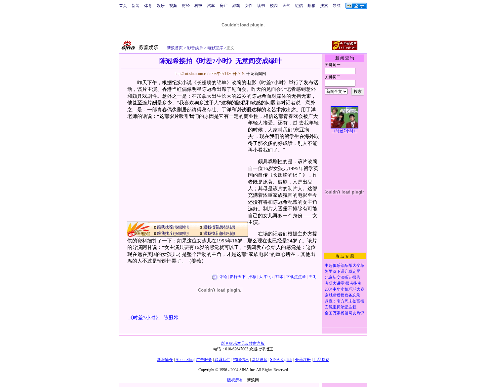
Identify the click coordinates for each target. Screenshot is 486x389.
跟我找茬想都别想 (173, 227)
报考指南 (353, 283)
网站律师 (259, 359)
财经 (186, 5)
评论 (223, 277)
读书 (261, 5)
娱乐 (161, 5)
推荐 (252, 277)
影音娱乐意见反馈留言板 (243, 343)
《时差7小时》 (344, 131)
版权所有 (235, 380)
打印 (279, 277)
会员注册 (303, 359)
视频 (173, 5)
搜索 (324, 5)
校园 (274, 5)
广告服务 (204, 359)
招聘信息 (241, 359)
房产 (223, 5)
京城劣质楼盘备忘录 (342, 295)
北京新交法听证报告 (342, 277)
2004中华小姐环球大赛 (344, 289)
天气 (286, 5)
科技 (198, 5)
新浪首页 (175, 48)
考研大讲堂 (334, 283)
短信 (299, 5)
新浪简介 (165, 359)
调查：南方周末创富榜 (344, 301)
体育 (148, 5)
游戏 (236, 5)
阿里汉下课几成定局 (342, 271)
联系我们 (222, 359)
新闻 (136, 5)
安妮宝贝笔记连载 (340, 307)
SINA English (281, 359)
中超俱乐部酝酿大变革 (344, 265)
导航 (337, 5)
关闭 (312, 277)
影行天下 (238, 277)
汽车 (211, 5)
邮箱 (311, 5)
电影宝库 (214, 48)
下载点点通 (296, 277)
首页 (123, 5)
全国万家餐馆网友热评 (344, 313)
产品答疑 (321, 359)
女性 (249, 5)
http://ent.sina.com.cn (192, 73)
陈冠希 (171, 317)
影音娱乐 (195, 48)
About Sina (184, 359)
